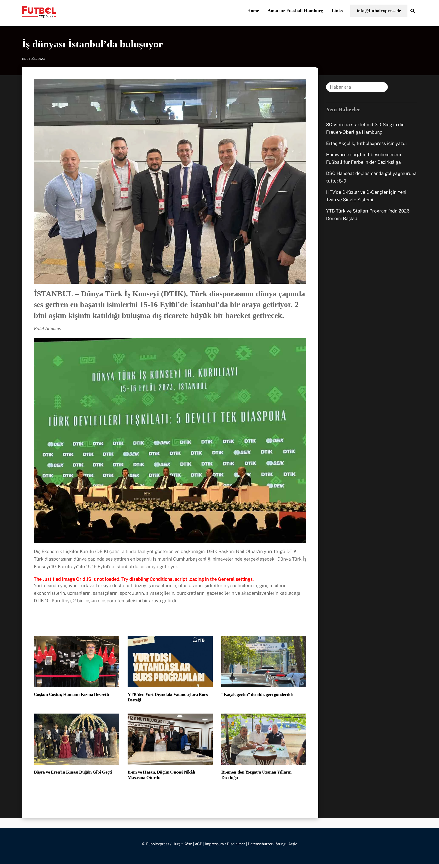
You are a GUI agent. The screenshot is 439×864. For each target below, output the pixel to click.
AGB (198, 844)
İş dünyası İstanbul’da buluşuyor (92, 44)
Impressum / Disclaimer (225, 844)
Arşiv (292, 844)
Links (337, 10)
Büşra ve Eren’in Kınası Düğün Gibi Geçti (73, 771)
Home (253, 10)
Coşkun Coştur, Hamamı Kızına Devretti (71, 694)
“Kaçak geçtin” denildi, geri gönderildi (257, 694)
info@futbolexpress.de (379, 10)
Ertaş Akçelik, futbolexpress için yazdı (366, 143)
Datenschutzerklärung (267, 844)
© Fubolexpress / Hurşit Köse (167, 844)
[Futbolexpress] (39, 15)
